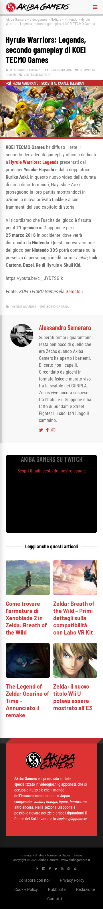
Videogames (38, 19)
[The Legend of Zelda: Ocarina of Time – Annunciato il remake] (28, 676)
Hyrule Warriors (24, 306)
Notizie (56, 19)
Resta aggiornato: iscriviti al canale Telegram (48, 83)
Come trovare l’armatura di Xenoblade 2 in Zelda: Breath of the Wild (26, 618)
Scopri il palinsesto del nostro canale (51, 471)
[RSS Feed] (37, 868)
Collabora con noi (34, 880)
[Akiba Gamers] (38, 11)
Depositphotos (72, 855)
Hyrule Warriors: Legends (34, 162)
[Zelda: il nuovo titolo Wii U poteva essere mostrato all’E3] (75, 676)
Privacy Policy (72, 880)
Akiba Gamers (16, 19)
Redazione (85, 889)
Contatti (54, 898)
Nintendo (71, 19)
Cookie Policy (26, 889)
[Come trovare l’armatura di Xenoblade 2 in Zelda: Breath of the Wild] (28, 593)
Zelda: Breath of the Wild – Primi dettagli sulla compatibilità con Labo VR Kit (73, 618)
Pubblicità (57, 889)
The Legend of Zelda (54, 306)
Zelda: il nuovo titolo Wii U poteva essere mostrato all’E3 (72, 697)
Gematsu (74, 291)
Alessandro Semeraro (25, 70)
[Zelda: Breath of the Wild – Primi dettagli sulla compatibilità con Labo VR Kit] (75, 593)
